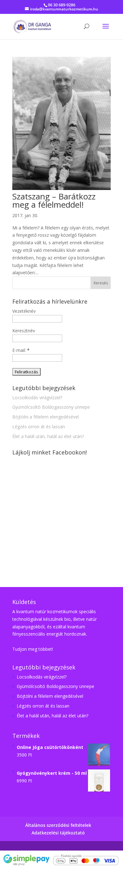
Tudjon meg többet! (32, 649)
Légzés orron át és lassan (38, 427)
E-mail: (21, 350)
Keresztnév (23, 331)
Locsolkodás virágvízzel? (37, 397)
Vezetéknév (24, 311)
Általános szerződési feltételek (58, 825)
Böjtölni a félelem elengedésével (45, 417)
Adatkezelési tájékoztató (58, 833)
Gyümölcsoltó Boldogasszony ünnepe (51, 407)
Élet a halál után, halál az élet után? (48, 436)
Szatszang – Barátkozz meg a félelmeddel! (54, 200)
